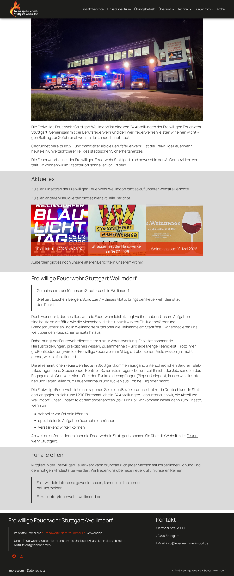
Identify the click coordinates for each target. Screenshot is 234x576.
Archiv (137, 262)
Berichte (181, 189)
